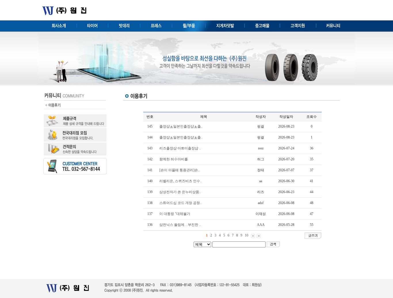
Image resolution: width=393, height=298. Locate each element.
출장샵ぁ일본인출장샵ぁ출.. (181, 126)
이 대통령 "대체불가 (174, 214)
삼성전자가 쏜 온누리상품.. (180, 192)
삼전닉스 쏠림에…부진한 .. (180, 225)
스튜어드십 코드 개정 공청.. (180, 203)
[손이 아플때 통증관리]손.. (179, 170)
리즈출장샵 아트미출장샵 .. (180, 148)
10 (246, 235)
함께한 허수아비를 (173, 159)
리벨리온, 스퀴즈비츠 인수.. (180, 181)
